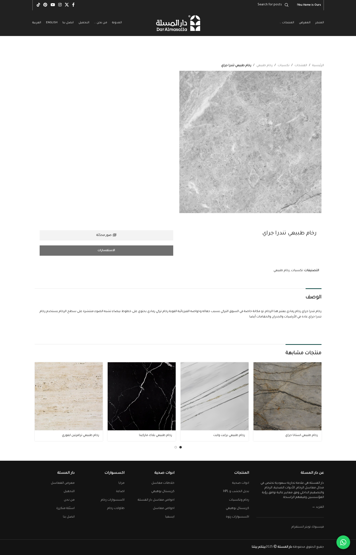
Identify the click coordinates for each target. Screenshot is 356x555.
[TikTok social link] (38, 5)
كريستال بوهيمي (237, 508)
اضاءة (120, 491)
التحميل (69, 491)
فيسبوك (317, 527)
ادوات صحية (240, 483)
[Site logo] (178, 23)
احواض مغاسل (163, 508)
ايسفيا (169, 517)
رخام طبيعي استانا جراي (301, 435)
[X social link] (66, 5)
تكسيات (283, 65)
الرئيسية (318, 65)
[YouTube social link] (53, 5)
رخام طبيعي (264, 65)
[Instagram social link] (60, 5)
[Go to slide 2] (175, 447)
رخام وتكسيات (239, 500)
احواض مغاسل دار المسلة (156, 500)
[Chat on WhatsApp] (343, 542)
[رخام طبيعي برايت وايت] (215, 396)
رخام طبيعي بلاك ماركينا (155, 435)
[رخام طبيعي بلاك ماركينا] (142, 396)
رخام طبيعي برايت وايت (229, 435)
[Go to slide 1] (180, 447)
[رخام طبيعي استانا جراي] (287, 396)
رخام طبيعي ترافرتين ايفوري (80, 435)
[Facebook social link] (73, 5)
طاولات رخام (116, 508)
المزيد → (318, 507)
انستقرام (297, 527)
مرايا (121, 483)
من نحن (69, 500)
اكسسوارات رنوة (237, 517)
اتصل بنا (69, 517)
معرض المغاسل (63, 483)
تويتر (308, 527)
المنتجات (301, 65)
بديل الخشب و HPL (236, 491)
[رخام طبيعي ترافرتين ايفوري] (69, 396)
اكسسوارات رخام (113, 500)
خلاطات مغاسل (162, 483)
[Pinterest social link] (45, 5)
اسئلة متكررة (65, 508)
